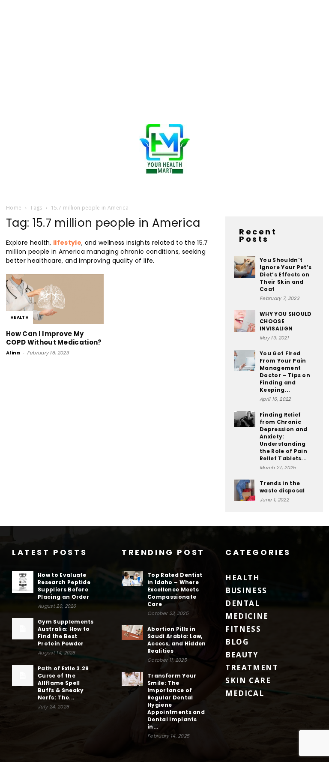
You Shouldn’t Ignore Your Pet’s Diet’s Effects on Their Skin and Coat (285, 274)
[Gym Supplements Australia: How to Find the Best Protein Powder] (22, 628)
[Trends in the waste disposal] (244, 490)
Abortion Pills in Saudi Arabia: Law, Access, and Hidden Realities (176, 639)
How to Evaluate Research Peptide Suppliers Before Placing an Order (64, 585)
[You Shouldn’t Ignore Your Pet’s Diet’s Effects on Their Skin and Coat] (244, 267)
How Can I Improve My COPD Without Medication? (54, 338)
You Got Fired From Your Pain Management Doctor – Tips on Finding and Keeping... (285, 371)
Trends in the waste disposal (282, 487)
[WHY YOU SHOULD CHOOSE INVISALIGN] (244, 321)
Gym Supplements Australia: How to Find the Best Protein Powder (66, 632)
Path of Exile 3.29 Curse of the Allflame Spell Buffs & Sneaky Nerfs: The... (63, 683)
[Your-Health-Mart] (164, 149)
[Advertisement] (164, 60)
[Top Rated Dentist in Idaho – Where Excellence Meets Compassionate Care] (132, 578)
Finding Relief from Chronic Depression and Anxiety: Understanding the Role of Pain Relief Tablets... (283, 436)
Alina (13, 352)
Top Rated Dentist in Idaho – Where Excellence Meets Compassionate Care (174, 589)
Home (13, 207)
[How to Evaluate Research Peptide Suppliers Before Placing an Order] (22, 582)
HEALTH (19, 317)
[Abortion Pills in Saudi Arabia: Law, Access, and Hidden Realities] (132, 632)
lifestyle (67, 242)
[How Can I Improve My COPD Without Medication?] (55, 299)
